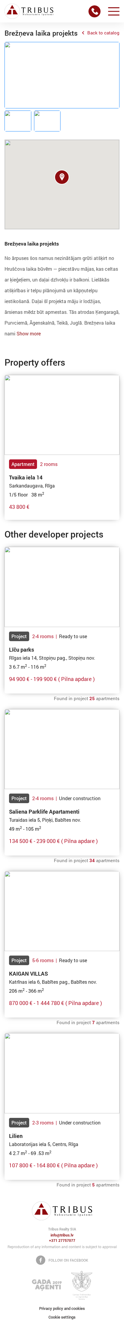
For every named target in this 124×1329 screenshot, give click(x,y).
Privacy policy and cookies (62, 1308)
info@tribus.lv (62, 1235)
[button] (62, 177)
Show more (29, 333)
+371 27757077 (62, 1241)
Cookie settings (62, 1317)
